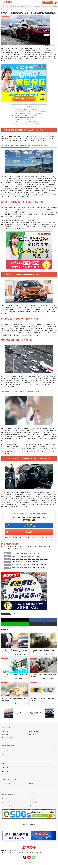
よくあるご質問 (6, 783)
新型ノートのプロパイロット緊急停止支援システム (27, 121)
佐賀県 (17, 567)
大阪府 (13, 561)
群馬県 (21, 556)
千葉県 (29, 556)
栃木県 (17, 556)
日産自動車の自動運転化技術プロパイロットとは (25, 109)
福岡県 (13, 567)
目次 (27, 106)
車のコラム (31, 734)
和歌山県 (38, 561)
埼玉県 (25, 556)
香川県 (37, 564)
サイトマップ (5, 787)
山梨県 (29, 559)
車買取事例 (5, 734)
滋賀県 (25, 561)
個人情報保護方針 (6, 802)
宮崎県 (33, 567)
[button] (43, 624)
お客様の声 (31, 783)
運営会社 (4, 798)
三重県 (33, 561)
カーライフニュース (7, 613)
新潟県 (13, 559)
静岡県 (41, 559)
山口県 (29, 564)
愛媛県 (41, 564)
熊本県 (25, 567)
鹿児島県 (38, 567)
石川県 (21, 559)
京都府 (21, 561)
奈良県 (29, 561)
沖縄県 (42, 567)
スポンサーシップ (6, 805)
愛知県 (46, 559)
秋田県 (29, 553)
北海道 (13, 553)
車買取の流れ (5, 731)
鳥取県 (13, 564)
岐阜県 (37, 559)
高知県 (46, 564)
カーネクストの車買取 (7, 737)
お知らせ (31, 805)
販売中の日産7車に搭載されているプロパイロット (27, 117)
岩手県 (21, 553)
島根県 (17, 564)
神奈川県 (38, 556)
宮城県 (25, 553)
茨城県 (13, 556)
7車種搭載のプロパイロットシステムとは (24, 119)
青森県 (17, 553)
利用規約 (31, 798)
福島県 (37, 553)
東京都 (33, 556)
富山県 (17, 559)
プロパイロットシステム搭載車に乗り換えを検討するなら (27, 124)
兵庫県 (17, 561)
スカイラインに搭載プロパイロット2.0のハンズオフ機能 (28, 113)
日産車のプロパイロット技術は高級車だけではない (26, 115)
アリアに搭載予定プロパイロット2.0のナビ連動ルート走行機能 (30, 111)
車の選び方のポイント (18, 613)
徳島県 (33, 564)
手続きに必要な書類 (33, 731)
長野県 (33, 559)
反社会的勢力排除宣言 (34, 802)
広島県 (25, 564)
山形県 (33, 553)
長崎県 (21, 567)
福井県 (25, 559)
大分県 (29, 567)
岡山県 (21, 564)
